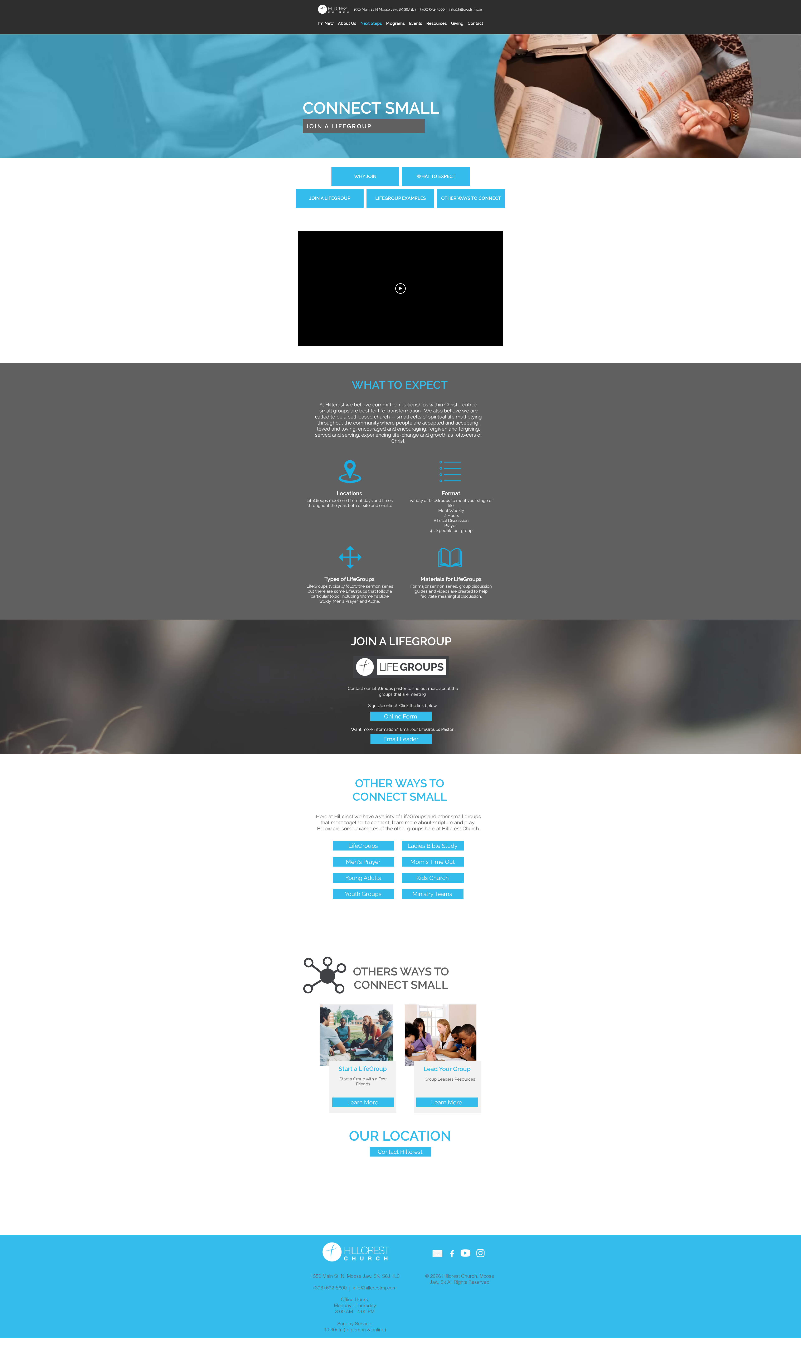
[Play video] (400, 288)
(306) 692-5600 (432, 9)
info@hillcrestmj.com (465, 9)
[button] (347, 23)
